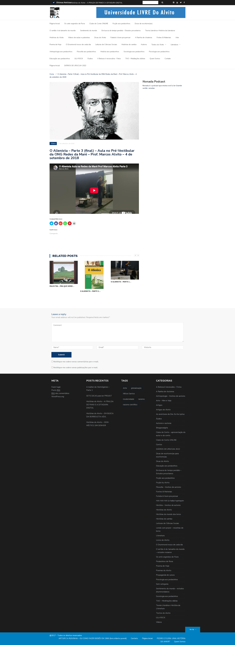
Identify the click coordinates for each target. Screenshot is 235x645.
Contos (159, 444)
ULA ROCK (78, 58)
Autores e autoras (163, 423)
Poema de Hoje (55, 44)
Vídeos (53, 143)
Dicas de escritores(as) (143, 23)
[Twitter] (180, 2)
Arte (177, 37)
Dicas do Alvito (100, 37)
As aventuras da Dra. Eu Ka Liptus (170, 414)
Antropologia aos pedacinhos (61, 51)
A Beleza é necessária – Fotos (109, 58)
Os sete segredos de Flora (74, 23)
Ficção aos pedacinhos (121, 23)
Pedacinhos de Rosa (164, 561)
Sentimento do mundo (88, 30)
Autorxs (144, 44)
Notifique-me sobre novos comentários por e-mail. (76, 361)
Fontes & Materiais (164, 37)
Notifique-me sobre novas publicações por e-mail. (75, 367)
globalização (136, 388)
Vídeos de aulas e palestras (79, 37)
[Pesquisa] (162, 2)
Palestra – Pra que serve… (62, 286)
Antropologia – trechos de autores (170, 396)
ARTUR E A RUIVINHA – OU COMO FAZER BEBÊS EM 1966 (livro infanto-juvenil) (93, 638)
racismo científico (130, 404)
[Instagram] (173, 2)
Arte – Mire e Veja (163, 400)
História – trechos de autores (168, 505)
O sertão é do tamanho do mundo (63, 30)
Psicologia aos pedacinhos (159, 51)
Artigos (159, 405)
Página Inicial (55, 23)
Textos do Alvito (157, 44)
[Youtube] (177, 2)
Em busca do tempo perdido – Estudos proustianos (121, 30)
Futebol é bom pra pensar (120, 37)
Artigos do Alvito (163, 409)
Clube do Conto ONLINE (98, 23)
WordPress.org (57, 396)
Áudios (90, 58)
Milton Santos (129, 393)
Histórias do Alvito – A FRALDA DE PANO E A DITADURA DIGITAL (96, 3)
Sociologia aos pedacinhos (134, 51)
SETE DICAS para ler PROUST (99, 396)
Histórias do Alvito (57, 37)
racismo (141, 399)
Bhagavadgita (162, 428)
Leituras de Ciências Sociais (106, 44)
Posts (55, 390)
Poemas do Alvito (163, 570)
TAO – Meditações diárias (135, 58)
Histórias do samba (129, 44)
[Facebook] (184, 2)
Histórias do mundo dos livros (168, 514)
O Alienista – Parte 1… (121, 282)
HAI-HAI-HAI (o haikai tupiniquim (170, 500)
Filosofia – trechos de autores (168, 487)
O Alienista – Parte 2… (90, 291)
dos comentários (60, 393)
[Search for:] (150, 2)
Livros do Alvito (162, 540)
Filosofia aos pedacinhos (86, 51)
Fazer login (56, 387)
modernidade (128, 399)
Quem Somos (155, 58)
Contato (168, 58)
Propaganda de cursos (165, 575)
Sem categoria (162, 584)
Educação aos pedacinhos (60, 58)
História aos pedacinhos (109, 51)
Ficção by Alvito (163, 482)
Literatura (174, 44)
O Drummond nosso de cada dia (78, 44)
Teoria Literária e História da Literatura (160, 30)
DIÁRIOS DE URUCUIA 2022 (75, 65)
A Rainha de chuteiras (143, 37)
